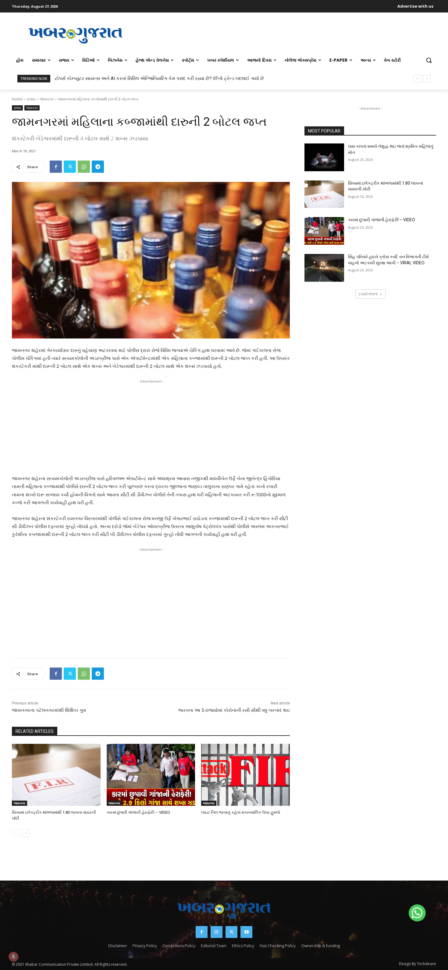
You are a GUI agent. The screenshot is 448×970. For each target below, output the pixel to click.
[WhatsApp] (84, 167)
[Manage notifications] (13, 956)
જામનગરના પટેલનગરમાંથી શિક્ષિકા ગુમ (49, 710)
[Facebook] (56, 167)
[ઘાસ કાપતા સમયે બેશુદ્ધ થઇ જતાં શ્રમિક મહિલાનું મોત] (324, 157)
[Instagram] (216, 932)
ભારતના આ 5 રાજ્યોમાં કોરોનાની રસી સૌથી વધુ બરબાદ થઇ (234, 710)
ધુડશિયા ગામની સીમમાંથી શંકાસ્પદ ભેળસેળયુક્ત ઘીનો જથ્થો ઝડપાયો (120, 78)
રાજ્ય (31, 99)
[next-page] (25, 833)
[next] (427, 78)
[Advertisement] (288, 35)
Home (17, 99)
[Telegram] (98, 167)
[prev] (417, 78)
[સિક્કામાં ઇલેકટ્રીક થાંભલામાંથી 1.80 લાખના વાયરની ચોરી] (56, 775)
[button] (428, 60)
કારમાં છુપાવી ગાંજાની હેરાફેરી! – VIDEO (138, 812)
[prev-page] (16, 833)
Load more (368, 293)
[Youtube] (246, 932)
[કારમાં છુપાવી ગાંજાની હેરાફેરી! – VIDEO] (151, 775)
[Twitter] (70, 167)
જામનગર (47, 99)
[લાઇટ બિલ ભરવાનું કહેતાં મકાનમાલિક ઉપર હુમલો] (245, 775)
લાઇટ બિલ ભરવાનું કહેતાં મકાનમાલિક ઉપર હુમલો (240, 812)
